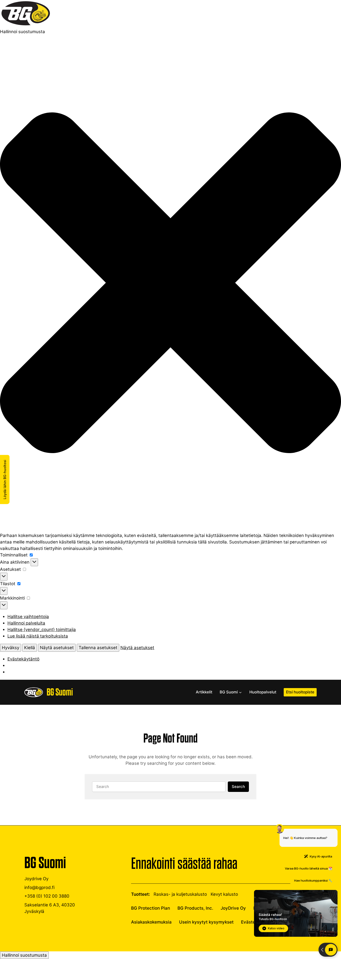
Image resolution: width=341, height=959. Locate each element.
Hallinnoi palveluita (26, 623)
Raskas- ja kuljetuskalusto (180, 894)
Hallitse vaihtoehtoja (28, 616)
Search (238, 786)
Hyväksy (10, 647)
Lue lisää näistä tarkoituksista (37, 636)
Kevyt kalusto (224, 894)
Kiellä (29, 647)
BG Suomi (60, 692)
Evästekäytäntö (23, 659)
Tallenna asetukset (98, 647)
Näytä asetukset (57, 647)
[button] (170, 283)
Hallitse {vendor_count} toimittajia (41, 629)
